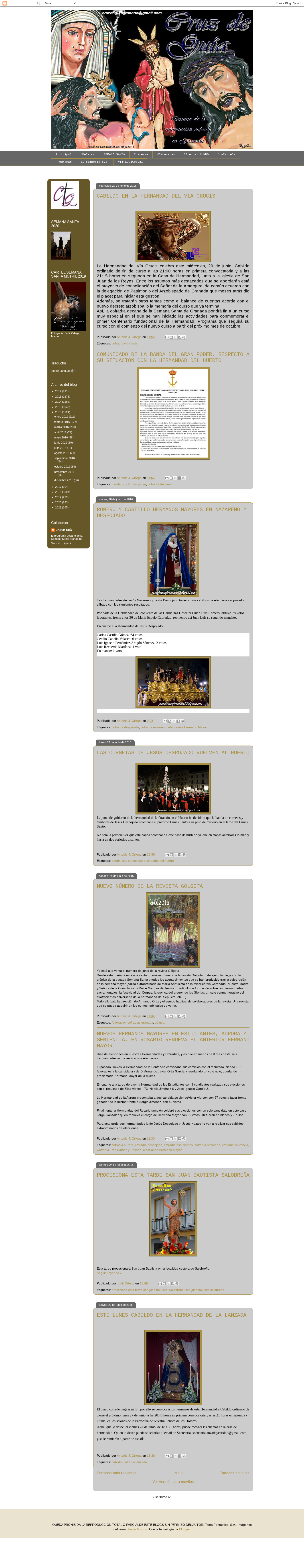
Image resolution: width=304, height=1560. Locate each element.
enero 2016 (61, 416)
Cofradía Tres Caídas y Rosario (119, 1150)
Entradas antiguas (234, 1473)
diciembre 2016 (64, 480)
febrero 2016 (62, 422)
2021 (58, 507)
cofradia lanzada (135, 1462)
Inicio (178, 1473)
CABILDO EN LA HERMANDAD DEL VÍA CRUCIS (156, 196)
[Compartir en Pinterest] (184, 337)
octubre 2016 (62, 466)
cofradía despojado (125, 727)
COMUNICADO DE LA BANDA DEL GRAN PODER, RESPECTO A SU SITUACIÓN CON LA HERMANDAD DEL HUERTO (173, 358)
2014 (58, 401)
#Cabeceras (166, 154)
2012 (58, 391)
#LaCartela (226, 154)
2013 (58, 396)
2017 (58, 486)
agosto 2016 (62, 453)
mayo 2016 (61, 437)
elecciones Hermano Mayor (187, 727)
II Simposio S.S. (95, 162)
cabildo (117, 1462)
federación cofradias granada (132, 1022)
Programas (64, 162)
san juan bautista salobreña (204, 1290)
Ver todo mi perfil (61, 543)
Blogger (184, 1529)
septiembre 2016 (64, 458)
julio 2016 (60, 448)
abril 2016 (60, 432)
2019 (58, 497)
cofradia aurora (122, 1145)
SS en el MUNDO (196, 154)
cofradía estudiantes (178, 1145)
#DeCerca (88, 154)
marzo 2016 (61, 427)
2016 (58, 412)
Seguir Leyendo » (109, 1273)
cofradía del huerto (161, 484)
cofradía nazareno (153, 727)
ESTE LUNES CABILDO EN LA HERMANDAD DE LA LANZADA (171, 1315)
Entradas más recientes (116, 1473)
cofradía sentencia (235, 1145)
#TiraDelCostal (130, 162)
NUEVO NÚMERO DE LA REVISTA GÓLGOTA (150, 886)
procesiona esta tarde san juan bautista (139, 1290)
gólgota (160, 1022)
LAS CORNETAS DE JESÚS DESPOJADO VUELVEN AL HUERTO (173, 753)
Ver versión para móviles (173, 1482)
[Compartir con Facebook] (179, 337)
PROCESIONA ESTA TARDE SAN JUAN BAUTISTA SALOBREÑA (173, 1175)
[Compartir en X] (175, 337)
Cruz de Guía (64, 530)
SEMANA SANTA (114, 154)
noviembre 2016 (64, 472)
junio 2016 (61, 442)
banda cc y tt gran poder (129, 484)
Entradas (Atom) (183, 1497)
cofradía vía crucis (125, 343)
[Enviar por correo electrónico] (167, 337)
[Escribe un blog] (171, 337)
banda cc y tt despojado (128, 860)
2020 (58, 502)
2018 (58, 492)
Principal (64, 154)
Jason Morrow (137, 1529)
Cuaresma (141, 154)
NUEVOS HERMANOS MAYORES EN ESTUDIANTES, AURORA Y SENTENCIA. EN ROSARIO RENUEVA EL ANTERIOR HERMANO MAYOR (173, 1040)
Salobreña (176, 1290)
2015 (58, 407)
